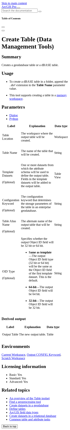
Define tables (17, 409)
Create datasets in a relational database (32, 416)
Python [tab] (13, 118)
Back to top (9, 426)
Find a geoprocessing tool (25, 401)
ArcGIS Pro (9, 6)
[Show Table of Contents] (3, 30)
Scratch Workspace (13, 358)
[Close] (3, 27)
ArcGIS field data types (23, 412)
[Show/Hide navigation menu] (18, 7)
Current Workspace (13, 354)
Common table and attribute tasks (29, 419)
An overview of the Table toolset (29, 398)
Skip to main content (14, 3)
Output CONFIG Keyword (43, 354)
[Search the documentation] (39, 11)
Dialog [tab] (13, 115)
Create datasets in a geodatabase (29, 405)
